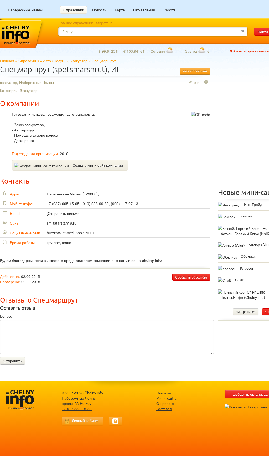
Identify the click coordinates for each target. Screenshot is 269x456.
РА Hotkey (82, 403)
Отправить (12, 360)
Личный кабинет (86, 420)
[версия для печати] (207, 82)
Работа (169, 9)
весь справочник (195, 71)
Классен (247, 268)
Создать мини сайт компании (98, 165)
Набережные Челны (25, 10)
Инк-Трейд (253, 204)
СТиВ (239, 279)
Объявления (144, 9)
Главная (7, 60)
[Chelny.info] (25, 400)
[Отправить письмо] (64, 213)
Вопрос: (7, 316)
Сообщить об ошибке (191, 277)
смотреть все (246, 311)
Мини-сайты (166, 398)
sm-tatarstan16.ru (61, 223)
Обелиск (248, 256)
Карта (120, 9)
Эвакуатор (78, 60)
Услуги (59, 60)
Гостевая (164, 408)
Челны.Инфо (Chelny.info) (243, 297)
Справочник (73, 9)
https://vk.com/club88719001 (71, 232)
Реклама (163, 392)
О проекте (165, 403)
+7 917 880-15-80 (77, 408)
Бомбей (246, 216)
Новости (99, 9)
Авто (47, 60)
